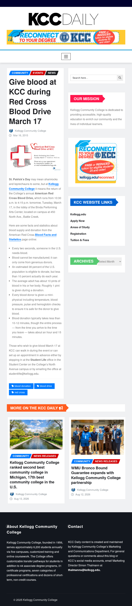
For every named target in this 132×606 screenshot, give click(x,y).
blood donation (23, 386)
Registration (78, 234)
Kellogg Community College (30, 130)
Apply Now (77, 221)
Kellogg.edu (78, 214)
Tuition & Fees (79, 240)
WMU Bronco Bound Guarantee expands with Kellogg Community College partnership (95, 475)
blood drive (46, 386)
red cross (20, 392)
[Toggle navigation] (66, 56)
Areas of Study (80, 227)
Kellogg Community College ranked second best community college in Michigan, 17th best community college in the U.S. (33, 475)
